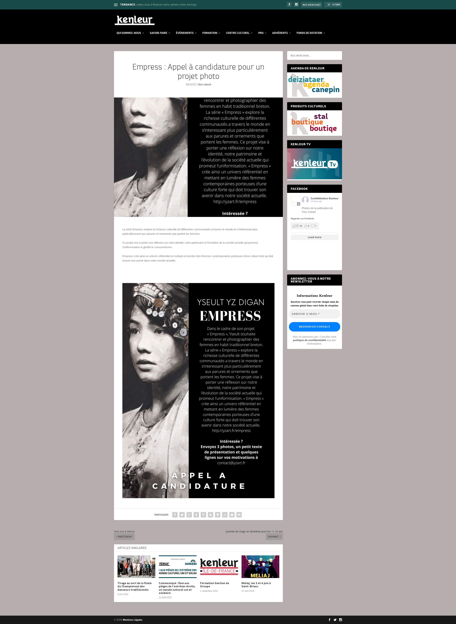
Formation (209, 33)
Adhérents (280, 33)
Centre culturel (238, 33)
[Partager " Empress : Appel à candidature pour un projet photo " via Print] (239, 514)
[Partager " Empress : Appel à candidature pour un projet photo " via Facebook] (174, 514)
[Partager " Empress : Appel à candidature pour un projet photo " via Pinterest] (203, 514)
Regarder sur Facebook (302, 218)
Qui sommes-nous (129, 33)
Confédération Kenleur (324, 198)
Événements (185, 33)
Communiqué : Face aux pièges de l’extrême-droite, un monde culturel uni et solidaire (177, 588)
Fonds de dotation (309, 33)
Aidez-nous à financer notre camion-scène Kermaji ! (167, 4)
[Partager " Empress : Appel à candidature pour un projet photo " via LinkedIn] (210, 514)
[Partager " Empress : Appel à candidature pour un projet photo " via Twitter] (182, 514)
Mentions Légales (132, 619)
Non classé (204, 84)
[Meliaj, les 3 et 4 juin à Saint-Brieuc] (260, 566)
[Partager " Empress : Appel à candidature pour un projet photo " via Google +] (189, 514)
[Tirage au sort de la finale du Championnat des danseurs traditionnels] (136, 566)
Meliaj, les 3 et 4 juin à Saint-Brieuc (256, 585)
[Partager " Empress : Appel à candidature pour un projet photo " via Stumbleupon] (224, 514)
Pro (260, 33)
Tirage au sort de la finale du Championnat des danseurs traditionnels (135, 586)
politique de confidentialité (309, 340)
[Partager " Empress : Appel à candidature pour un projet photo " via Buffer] (217, 514)
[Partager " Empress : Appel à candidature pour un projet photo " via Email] (231, 514)
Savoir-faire (158, 33)
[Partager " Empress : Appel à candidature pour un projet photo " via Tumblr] (196, 514)
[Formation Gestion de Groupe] (219, 566)
